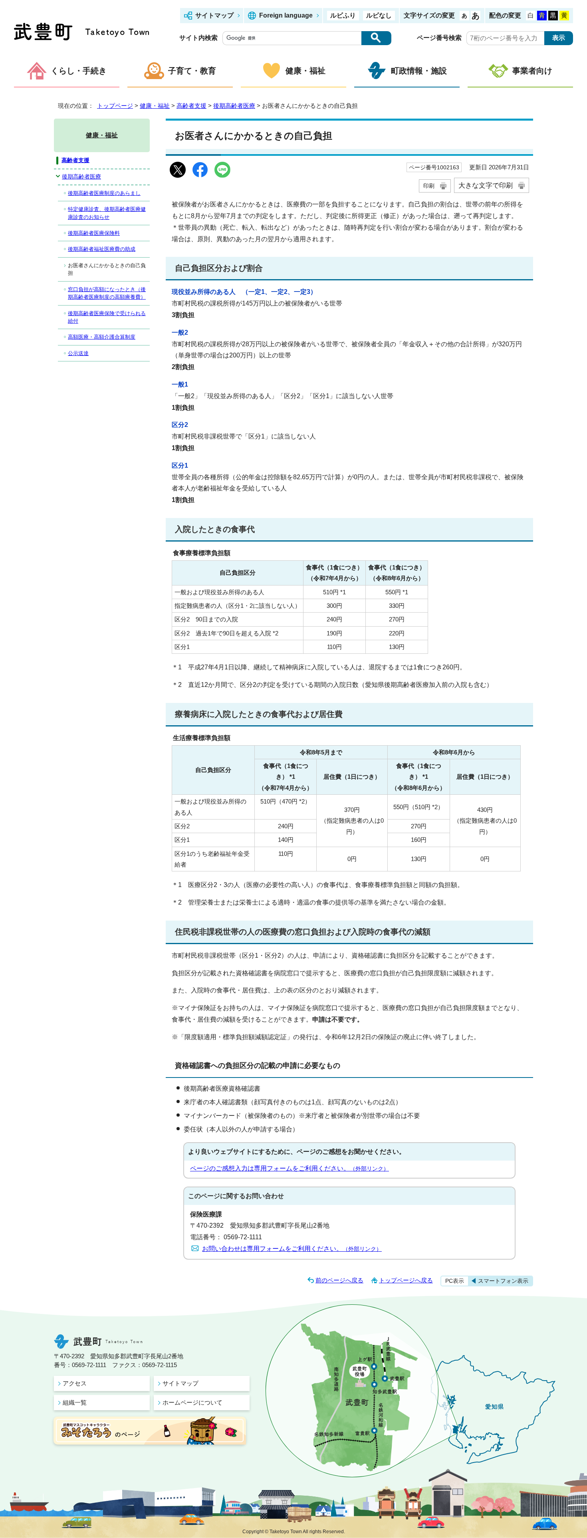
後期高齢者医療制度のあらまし (104, 193)
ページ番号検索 (439, 37)
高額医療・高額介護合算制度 (101, 337)
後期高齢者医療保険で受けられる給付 (107, 317)
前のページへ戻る (339, 1280)
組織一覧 (75, 1402)
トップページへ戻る (406, 1280)
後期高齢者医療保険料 (94, 233)
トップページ (115, 105)
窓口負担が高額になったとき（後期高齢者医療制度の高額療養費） (107, 293)
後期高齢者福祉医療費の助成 (101, 249)
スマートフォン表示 (503, 1281)
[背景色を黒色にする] (553, 15)
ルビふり (343, 15)
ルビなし (379, 15)
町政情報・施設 (419, 70)
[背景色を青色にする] (542, 15)
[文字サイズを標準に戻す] (464, 15)
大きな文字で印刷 (485, 185)
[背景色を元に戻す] (530, 15)
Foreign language (286, 15)
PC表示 (454, 1281)
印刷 (428, 186)
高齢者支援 (191, 105)
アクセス (75, 1383)
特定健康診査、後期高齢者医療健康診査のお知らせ (107, 213)
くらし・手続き (79, 70)
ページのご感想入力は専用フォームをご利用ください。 (289, 1168)
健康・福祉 (305, 70)
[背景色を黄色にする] (564, 15)
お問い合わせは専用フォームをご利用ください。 (292, 1248)
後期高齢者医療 (234, 105)
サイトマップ (214, 15)
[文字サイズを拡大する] (475, 15)
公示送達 (78, 353)
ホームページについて (192, 1402)
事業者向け (532, 70)
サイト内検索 (198, 37)
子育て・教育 (192, 70)
